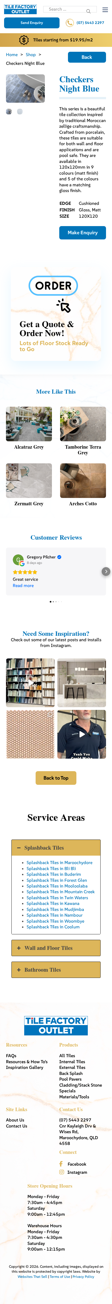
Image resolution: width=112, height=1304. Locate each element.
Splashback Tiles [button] (44, 848)
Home (12, 54)
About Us (15, 1120)
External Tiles (72, 1067)
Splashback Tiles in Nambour (55, 915)
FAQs (11, 1055)
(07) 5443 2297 (90, 22)
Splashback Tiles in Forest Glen (57, 880)
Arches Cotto (83, 503)
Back (87, 57)
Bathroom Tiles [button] (42, 970)
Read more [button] (23, 585)
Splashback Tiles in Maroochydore (59, 862)
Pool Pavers (70, 1079)
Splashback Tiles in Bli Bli (51, 868)
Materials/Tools (74, 1096)
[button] (6, 571)
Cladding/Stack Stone (80, 1085)
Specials (67, 1090)
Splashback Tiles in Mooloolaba (57, 886)
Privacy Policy (83, 1276)
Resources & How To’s (27, 1061)
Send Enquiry (32, 22)
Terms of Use (60, 1276)
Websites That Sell (32, 1276)
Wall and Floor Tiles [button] (48, 948)
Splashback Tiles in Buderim (54, 874)
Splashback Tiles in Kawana (53, 903)
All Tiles (67, 1055)
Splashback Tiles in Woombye (55, 921)
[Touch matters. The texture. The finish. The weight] (30, 734)
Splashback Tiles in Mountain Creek (61, 891)
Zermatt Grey (28, 503)
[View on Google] (18, 559)
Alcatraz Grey (29, 446)
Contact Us (16, 1126)
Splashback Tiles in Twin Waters (57, 897)
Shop (31, 54)
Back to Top (56, 778)
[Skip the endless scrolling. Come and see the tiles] (30, 682)
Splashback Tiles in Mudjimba (55, 909)
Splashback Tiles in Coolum (53, 926)
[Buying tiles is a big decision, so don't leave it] (81, 734)
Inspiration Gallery (24, 1067)
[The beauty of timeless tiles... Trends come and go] (81, 682)
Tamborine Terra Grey (83, 449)
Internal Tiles (72, 1061)
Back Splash (71, 1073)
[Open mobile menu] (105, 10)
